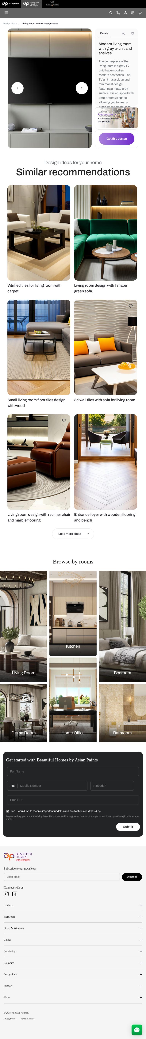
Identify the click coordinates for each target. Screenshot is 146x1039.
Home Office (73, 733)
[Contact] (118, 12)
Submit (128, 826)
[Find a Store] (132, 12)
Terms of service (27, 1019)
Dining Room (23, 733)
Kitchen (73, 646)
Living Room (23, 673)
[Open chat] (137, 1030)
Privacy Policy (9, 1019)
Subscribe (132, 876)
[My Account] (125, 12)
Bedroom (122, 673)
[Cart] (139, 12)
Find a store (105, 114)
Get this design (116, 138)
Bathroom (122, 733)
